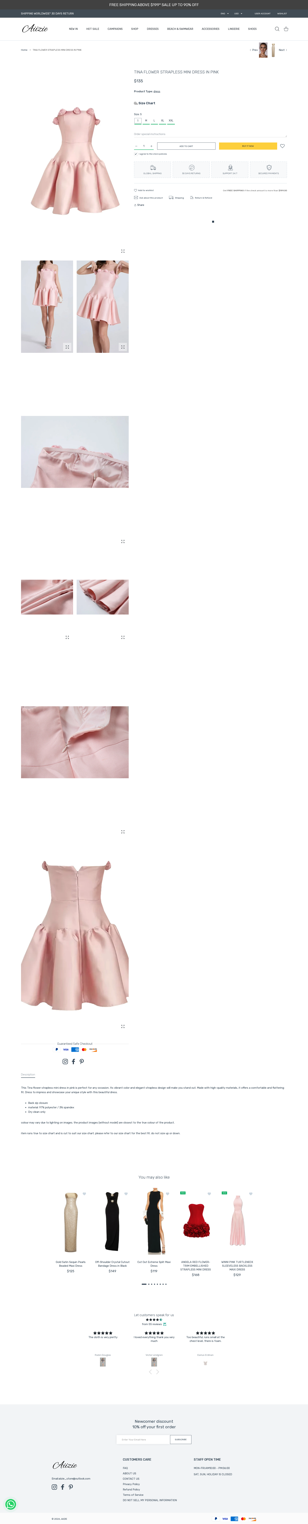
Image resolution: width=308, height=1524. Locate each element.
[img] (154, 1319)
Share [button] (140, 205)
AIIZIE (64, 1519)
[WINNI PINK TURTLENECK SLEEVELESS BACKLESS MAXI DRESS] (237, 1221)
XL (162, 120)
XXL (171, 120)
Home (24, 50)
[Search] (277, 29)
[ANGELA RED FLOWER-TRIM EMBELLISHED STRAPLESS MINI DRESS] (196, 1221)
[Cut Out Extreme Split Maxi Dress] (154, 1221)
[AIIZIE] (34, 29)
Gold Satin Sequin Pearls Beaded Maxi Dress (71, 1263)
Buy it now (248, 146)
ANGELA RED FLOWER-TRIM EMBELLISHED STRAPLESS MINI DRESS (195, 1265)
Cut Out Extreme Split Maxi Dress (154, 1263)
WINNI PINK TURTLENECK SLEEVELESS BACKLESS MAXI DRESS (237, 1265)
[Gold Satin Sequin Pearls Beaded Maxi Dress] (71, 1221)
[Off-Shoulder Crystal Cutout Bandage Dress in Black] (112, 1221)
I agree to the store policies (153, 153)
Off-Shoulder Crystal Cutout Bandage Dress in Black (112, 1263)
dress (156, 91)
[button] (144, 1284)
